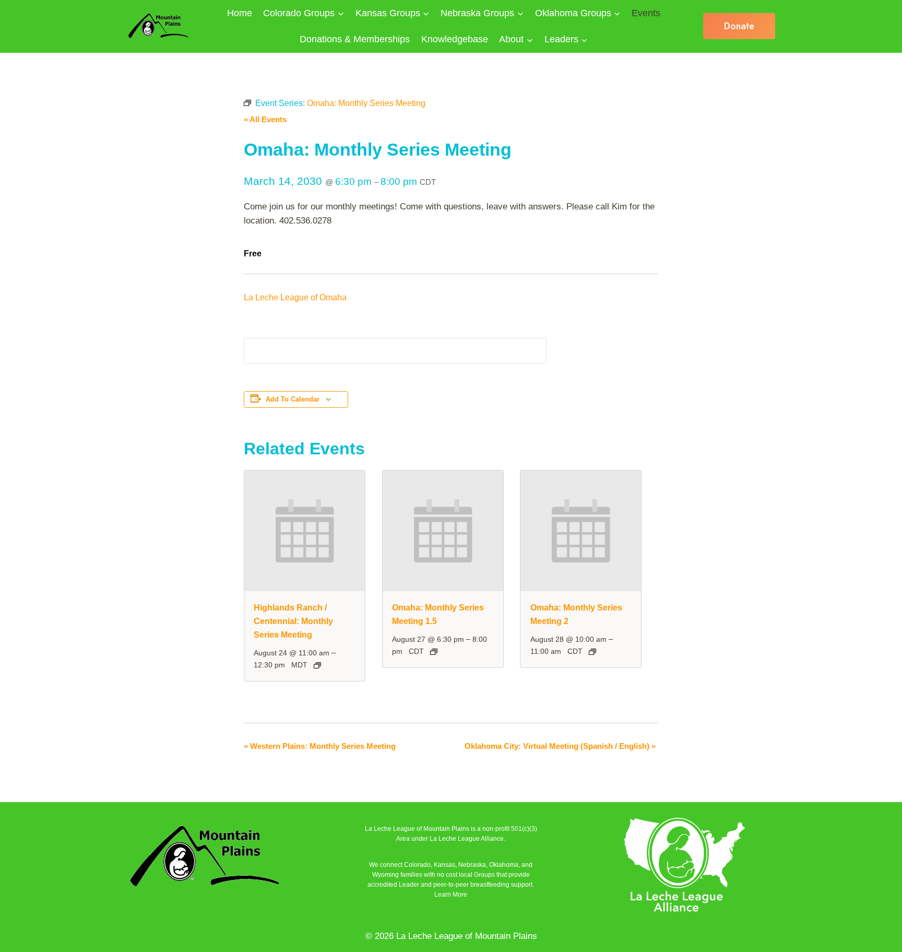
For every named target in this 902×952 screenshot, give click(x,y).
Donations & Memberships (355, 39)
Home (239, 13)
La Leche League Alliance (467, 838)
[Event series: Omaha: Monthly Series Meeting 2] (592, 652)
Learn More (450, 894)
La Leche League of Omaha (295, 297)
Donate (739, 26)
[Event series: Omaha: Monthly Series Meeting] (433, 652)
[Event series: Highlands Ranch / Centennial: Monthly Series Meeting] (317, 665)
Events (646, 13)
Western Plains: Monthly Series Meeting (320, 746)
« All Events (265, 119)
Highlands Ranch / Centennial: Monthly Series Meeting (293, 621)
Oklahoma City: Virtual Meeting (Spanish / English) (560, 746)
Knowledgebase (454, 39)
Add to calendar (292, 399)
